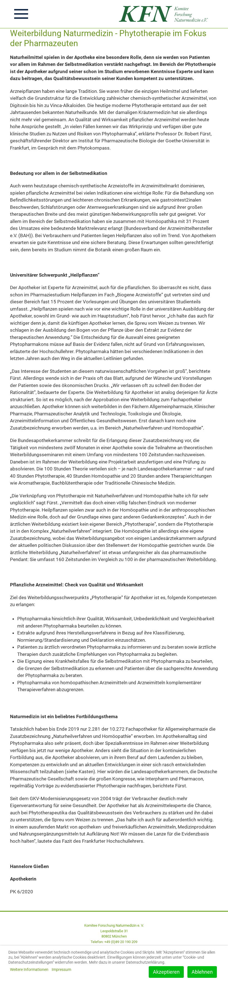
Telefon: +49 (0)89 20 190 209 (114, 942)
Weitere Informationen (29, 969)
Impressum (61, 969)
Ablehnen (202, 972)
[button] (21, 14)
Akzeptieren (166, 972)
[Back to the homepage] (165, 14)
